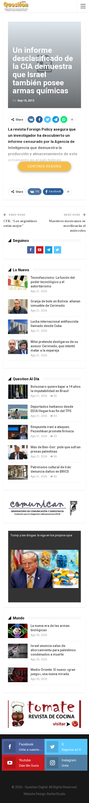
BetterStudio (56, 794)
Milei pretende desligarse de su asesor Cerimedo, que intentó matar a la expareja (54, 346)
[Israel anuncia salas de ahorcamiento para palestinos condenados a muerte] (18, 651)
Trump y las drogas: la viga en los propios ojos (41, 535)
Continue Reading (44, 166)
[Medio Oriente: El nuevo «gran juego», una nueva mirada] (18, 675)
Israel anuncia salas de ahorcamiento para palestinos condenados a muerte (53, 650)
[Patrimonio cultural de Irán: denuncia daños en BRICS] (18, 472)
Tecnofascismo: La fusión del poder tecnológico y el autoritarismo (53, 282)
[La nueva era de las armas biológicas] (18, 631)
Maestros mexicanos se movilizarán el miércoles (67, 226)
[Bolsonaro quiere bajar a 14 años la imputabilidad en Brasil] (18, 392)
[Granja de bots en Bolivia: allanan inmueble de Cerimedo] (18, 306)
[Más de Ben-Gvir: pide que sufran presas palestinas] (18, 452)
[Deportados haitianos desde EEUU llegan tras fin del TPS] (18, 412)
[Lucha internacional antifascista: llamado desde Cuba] (18, 326)
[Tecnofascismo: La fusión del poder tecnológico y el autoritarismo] (18, 283)
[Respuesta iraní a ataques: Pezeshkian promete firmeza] (18, 432)
